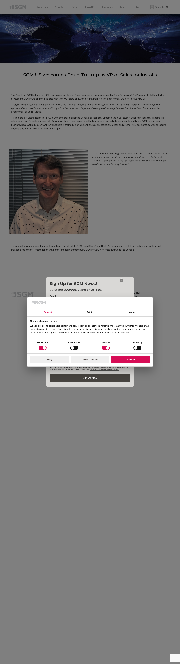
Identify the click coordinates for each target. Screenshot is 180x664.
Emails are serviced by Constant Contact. (104, 369)
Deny (49, 359)
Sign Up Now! (90, 378)
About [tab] (132, 312)
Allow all (130, 359)
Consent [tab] (48, 312)
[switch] (74, 348)
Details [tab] (90, 312)
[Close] (121, 280)
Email (53, 296)
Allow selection (90, 359)
